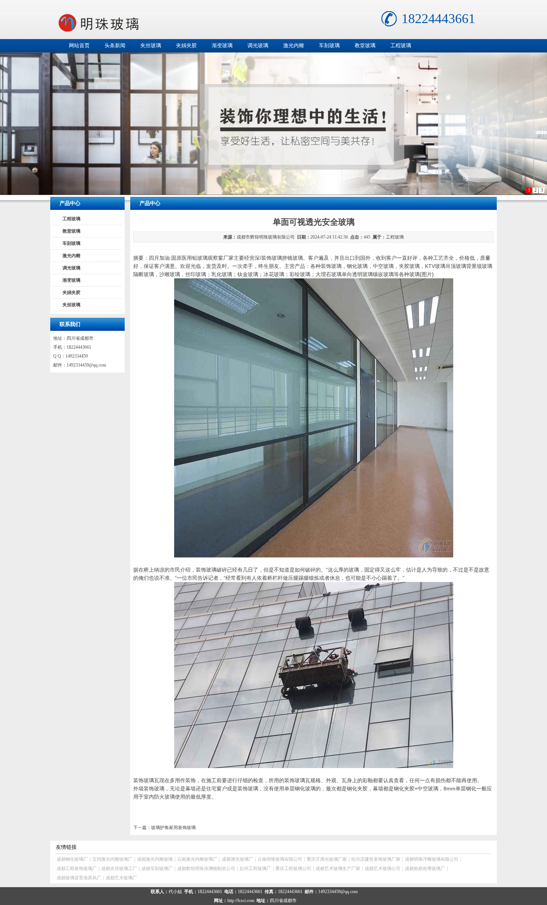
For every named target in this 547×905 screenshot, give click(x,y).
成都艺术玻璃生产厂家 (338, 868)
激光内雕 (293, 45)
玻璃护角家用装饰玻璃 (173, 827)
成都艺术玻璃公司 (382, 868)
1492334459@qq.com (86, 365)
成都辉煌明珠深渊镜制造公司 (206, 868)
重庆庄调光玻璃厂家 (327, 859)
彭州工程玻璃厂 (255, 868)
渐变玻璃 (222, 45)
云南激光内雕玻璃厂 (197, 859)
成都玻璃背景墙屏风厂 (79, 877)
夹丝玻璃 (150, 45)
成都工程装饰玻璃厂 (77, 868)
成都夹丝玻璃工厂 (119, 868)
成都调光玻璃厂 (237, 859)
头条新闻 (115, 45)
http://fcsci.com (240, 900)
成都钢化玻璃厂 (72, 859)
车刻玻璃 (329, 45)
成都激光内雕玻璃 (155, 859)
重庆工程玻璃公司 (293, 868)
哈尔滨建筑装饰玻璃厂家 (375, 859)
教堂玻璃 (365, 45)
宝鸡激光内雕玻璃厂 (112, 859)
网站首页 (79, 45)
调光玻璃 (257, 45)
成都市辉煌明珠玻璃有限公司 (266, 237)
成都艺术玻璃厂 (121, 877)
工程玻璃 (400, 45)
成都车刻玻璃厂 (157, 868)
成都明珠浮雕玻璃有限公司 (431, 859)
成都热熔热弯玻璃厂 (425, 868)
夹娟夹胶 (186, 45)
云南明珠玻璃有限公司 (279, 859)
